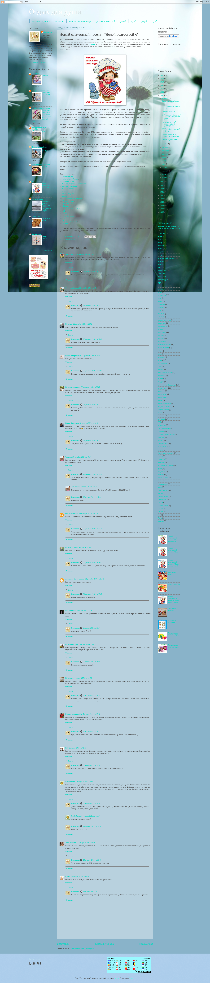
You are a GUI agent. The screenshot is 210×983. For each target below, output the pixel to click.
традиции (161, 459)
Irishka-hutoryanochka (71, 208)
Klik (63, 211)
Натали (64, 196)
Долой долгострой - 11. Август (46, 185)
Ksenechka (75, 272)
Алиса (160, 239)
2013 (162, 202)
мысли (160, 335)
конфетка (161, 304)
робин (160, 413)
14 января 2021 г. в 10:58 (90, 816)
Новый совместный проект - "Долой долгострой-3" (173, 599)
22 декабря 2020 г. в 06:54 (91, 356)
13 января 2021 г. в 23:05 (86, 843)
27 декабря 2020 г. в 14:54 (92, 474)
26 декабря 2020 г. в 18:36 (81, 457)
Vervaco (161, 521)
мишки (160, 329)
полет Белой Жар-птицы (167, 385)
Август (44, 131)
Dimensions (162, 499)
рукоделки (162, 425)
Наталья (68, 324)
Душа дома (162, 273)
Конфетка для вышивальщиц (173, 634)
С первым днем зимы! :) (170, 140)
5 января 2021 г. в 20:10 (91, 695)
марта (164, 171)
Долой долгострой (105, 21)
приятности (162, 394)
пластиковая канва (165, 372)
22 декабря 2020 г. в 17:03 (92, 339)
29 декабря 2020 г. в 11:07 (88, 513)
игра (159, 283)
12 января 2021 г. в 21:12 (87, 487)
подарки (161, 382)
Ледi (159, 311)
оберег (160, 351)
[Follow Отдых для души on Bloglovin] (168, 37)
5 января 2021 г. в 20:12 (91, 731)
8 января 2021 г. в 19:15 (84, 782)
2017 (162, 189)
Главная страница (41, 21)
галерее (92, 44)
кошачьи (161, 307)
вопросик (161, 252)
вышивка (161, 261)
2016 (162, 192)
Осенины (35, 182)
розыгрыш (161, 416)
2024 (162, 82)
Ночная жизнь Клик (39, 147)
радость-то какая (164, 407)
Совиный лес (162, 444)
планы (160, 369)
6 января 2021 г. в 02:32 (77, 748)
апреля (165, 167)
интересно (161, 289)
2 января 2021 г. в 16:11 (85, 610)
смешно (161, 437)
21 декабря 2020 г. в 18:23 (91, 254)
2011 (162, 209)
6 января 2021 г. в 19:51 (91, 765)
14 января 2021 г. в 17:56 (92, 826)
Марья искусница (164, 320)
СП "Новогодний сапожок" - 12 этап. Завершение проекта (171, 117)
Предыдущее (146, 944)
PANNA (160, 512)
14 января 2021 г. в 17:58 (92, 860)
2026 (162, 75)
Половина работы (168, 111)
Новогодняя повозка (172, 609)
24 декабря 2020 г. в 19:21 (92, 405)
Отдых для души (55, 11)
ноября (165, 144)
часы (160, 487)
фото (160, 468)
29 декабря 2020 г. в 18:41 (92, 563)
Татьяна (64, 191)
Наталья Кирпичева (73, 356)
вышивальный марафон (166, 258)
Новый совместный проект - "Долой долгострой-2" (173, 563)
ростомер (161, 419)
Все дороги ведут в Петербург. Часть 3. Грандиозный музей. (46, 206)
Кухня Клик (36, 217)
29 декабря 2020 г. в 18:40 (92, 529)
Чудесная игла (163, 490)
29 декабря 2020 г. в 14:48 (81, 547)
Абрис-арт (161, 233)
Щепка (160, 493)
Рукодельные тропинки (41, 164)
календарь (162, 295)
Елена (64, 218)
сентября (165, 151)
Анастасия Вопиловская (72, 199)
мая (164, 164)
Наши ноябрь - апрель (45, 238)
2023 (162, 85)
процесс (161, 400)
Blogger (131, 978)
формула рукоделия (165, 465)
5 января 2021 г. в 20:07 (91, 662)
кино (159, 298)
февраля (165, 174)
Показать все (48, 250)
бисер (160, 242)
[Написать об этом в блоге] (88, 236)
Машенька (161, 323)
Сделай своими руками (166, 434)
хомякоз (161, 475)
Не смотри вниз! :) (45, 150)
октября (165, 147)
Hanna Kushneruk (68, 189)
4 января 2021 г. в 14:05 (87, 644)
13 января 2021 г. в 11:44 (92, 497)
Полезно (59, 21)
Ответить (68, 263)
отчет (160, 360)
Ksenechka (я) (67, 176)
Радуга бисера (163, 410)
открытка (161, 357)
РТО (159, 422)
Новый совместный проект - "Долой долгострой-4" (173, 551)
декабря (165, 98)
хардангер (161, 472)
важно (160, 249)
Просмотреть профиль (37, 62)
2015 (162, 195)
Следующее (63, 944)
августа (165, 154)
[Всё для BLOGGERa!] (34, 287)
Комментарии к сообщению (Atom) (82, 949)
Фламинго (45, 75)
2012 (162, 205)
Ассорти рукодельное (40, 91)
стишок (160, 450)
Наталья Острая (68, 204)
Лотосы (44, 166)
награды (161, 338)
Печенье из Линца (46, 219)
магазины (161, 317)
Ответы (70, 267)
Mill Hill (160, 509)
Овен (160, 354)
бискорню (161, 246)
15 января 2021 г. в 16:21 (80, 876)
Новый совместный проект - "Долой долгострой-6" (169, 124)
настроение (162, 342)
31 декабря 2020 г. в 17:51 (94, 579)
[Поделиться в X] (90, 236)
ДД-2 (123, 21)
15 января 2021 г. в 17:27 (92, 892)
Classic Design (163, 496)
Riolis (160, 518)
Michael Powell (163, 506)
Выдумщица (36, 234)
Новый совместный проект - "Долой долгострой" (173, 539)
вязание (161, 264)
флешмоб (161, 462)
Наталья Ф (66, 206)
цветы (160, 481)
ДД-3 (133, 21)
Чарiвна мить (163, 484)
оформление (162, 363)
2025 (162, 78)
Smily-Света (70, 782)
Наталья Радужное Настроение (74, 184)
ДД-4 (144, 21)
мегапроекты (162, 326)
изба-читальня (163, 286)
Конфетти (35, 73)
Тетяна (65, 223)
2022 (162, 89)
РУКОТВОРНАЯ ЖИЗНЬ (41, 108)
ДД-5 (154, 21)
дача (159, 267)
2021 (162, 92)
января (165, 178)
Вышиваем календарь (80, 21)
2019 (162, 182)
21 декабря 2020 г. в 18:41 (88, 288)
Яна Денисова (68, 201)
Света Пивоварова (69, 221)
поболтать (161, 376)
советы (160, 441)
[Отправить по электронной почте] (85, 236)
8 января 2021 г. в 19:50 (91, 803)
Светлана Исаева (68, 181)
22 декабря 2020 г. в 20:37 (90, 387)
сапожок (161, 431)
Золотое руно (163, 280)
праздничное (162, 388)
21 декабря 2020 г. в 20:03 (82, 324)
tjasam (116, 978)
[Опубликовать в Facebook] (92, 236)
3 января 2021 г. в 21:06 (91, 628)
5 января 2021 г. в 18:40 (91, 714)
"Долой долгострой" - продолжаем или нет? (171, 135)
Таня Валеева (68, 216)
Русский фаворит (164, 428)
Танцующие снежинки (166, 453)
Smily (64, 213)
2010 (162, 212)
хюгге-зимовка (163, 478)
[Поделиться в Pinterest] (95, 236)
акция (160, 236)
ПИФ (159, 366)
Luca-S (160, 502)
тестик (160, 456)
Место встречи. (38, 199)
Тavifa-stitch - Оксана (69, 179)
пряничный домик (164, 403)
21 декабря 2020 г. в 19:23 (92, 305)
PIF (159, 515)
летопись (161, 314)
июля (164, 157)
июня (164, 161)
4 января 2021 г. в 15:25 (83, 678)
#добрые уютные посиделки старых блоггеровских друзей (169, 227)
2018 (162, 185)
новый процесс (163, 348)
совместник (70, 240)
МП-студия (162, 332)
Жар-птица (162, 276)
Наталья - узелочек (69, 186)
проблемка (162, 397)
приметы (161, 391)
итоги (160, 292)
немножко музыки (164, 345)
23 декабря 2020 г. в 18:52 (88, 423)
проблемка (165, 223)
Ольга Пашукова (68, 194)
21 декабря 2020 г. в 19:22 (92, 272)
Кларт (160, 301)
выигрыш (161, 255)
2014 (162, 199)
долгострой (162, 270)
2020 (162, 95)
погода (160, 379)
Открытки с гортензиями (46, 94)
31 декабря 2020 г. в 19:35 (92, 594)
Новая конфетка (174, 584)
